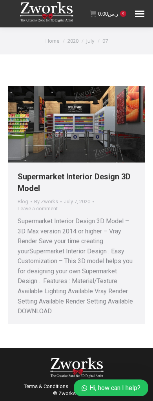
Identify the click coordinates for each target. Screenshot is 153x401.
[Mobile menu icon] (139, 14)
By (46, 201)
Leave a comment (38, 208)
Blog (23, 201)
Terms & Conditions (46, 386)
